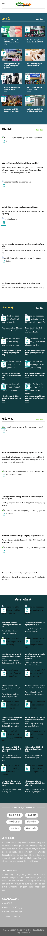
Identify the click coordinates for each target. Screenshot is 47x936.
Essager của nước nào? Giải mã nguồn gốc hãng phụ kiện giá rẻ (35, 718)
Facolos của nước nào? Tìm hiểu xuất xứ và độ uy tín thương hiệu (35, 687)
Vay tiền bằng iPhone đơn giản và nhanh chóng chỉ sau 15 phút (21, 283)
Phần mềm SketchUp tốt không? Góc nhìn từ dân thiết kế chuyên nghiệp (35, 398)
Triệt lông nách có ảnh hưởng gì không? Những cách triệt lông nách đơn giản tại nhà (22, 498)
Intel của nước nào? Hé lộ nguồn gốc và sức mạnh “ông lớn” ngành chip (35, 656)
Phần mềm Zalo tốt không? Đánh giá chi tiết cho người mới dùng (35, 374)
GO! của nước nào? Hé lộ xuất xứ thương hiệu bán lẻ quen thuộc (34, 749)
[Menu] (3, 4)
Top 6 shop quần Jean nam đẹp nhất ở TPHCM (12, 88)
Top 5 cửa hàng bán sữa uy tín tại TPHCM (34, 88)
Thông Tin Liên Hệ (12, 916)
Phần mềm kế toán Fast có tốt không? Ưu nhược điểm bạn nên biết (11, 375)
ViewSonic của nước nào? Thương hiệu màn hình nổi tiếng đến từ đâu (35, 783)
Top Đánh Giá (8, 842)
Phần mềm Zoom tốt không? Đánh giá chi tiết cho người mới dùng (11, 398)
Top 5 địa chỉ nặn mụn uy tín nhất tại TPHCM (34, 65)
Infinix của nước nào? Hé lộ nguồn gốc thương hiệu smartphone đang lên (33, 330)
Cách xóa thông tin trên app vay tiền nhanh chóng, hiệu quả (19, 207)
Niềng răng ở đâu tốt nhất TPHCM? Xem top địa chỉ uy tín (11, 42)
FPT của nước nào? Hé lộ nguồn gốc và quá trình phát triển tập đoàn (35, 353)
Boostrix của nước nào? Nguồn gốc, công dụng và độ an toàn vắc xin (23, 536)
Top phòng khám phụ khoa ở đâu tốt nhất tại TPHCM (35, 41)
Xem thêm (39, 19)
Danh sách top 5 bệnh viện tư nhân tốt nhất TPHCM (35, 110)
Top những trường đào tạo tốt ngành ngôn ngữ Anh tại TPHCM (12, 66)
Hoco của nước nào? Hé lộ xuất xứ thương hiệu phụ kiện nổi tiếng (11, 353)
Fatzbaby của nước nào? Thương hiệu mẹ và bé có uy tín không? (11, 688)
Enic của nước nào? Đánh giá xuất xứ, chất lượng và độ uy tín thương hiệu (11, 749)
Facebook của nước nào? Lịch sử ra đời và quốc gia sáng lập (12, 329)
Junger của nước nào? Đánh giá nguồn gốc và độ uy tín (35, 624)
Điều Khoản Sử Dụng (13, 907)
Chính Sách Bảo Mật (13, 912)
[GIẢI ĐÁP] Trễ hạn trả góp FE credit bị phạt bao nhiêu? (20, 163)
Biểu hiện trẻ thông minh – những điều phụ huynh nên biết (19, 573)
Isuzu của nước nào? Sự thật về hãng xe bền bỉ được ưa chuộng (11, 655)
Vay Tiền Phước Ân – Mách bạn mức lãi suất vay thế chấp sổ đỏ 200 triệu (23, 245)
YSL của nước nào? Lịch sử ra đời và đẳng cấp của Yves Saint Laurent (11, 783)
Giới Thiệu (8, 903)
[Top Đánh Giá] (23, 4)
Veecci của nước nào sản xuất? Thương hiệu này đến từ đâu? (22, 453)
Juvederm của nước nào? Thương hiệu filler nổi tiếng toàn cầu (11, 625)
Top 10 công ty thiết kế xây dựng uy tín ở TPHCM (11, 110)
